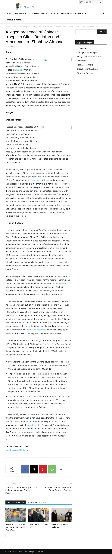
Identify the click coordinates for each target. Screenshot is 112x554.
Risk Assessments (85, 64)
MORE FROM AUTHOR (36, 503)
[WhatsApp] (52, 469)
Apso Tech (24, 551)
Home (9, 13)
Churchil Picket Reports (21, 27)
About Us (82, 13)
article (21, 70)
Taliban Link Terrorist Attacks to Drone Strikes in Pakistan (57, 488)
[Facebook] (25, 469)
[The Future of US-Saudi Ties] (38, 515)
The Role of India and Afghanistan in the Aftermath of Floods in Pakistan (21, 490)
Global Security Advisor (87, 69)
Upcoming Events (14, 20)
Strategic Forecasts (85, 73)
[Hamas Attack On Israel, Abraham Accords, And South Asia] (15, 515)
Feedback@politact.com (16, 450)
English (87, 2)
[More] (61, 469)
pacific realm (34, 425)
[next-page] (11, 535)
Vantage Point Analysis (87, 52)
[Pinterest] (43, 469)
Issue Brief (82, 48)
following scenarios (36, 329)
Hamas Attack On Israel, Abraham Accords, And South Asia (15, 527)
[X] (34, 469)
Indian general (59, 283)
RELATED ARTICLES (15, 503)
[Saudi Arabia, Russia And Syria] (61, 515)
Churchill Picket (20, 13)
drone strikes (34, 180)
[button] (103, 13)
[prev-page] (7, 535)
